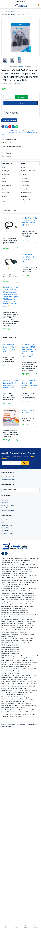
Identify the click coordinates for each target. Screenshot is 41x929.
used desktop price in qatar (25, 703)
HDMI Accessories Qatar (8, 640)
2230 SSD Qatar (17, 569)
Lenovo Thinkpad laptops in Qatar (27, 668)
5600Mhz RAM (29, 593)
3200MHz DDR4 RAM (30, 582)
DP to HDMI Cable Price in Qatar (10, 625)
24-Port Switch (5, 573)
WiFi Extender (5, 714)
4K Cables (15, 591)
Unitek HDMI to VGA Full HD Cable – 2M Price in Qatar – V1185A (29, 269)
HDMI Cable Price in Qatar (19, 133)
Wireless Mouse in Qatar (15, 716)
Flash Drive (23, 632)
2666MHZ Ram (23, 578)
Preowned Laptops (16, 679)
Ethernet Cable (29, 627)
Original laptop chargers (21, 677)
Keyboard (4, 664)
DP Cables (28, 623)
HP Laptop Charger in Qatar (29, 656)
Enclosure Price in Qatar (16, 627)
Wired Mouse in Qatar (29, 714)
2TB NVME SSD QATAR (8, 582)
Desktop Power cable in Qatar (26, 621)
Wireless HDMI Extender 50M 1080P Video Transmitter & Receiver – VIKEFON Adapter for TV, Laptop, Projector (29, 366)
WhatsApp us (21, 66)
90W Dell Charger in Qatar (27, 599)
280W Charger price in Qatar (28, 580)
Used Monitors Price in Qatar (27, 710)
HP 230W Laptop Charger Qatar (10, 649)
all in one (4, 604)
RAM (35, 684)
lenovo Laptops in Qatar (8, 668)
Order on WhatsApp (9, 120)
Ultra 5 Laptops (25, 697)
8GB (2, 597)
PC (31, 677)
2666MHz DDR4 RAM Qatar (9, 578)
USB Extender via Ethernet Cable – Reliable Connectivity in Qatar (30, 395)
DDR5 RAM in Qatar (7, 612)
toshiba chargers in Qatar (19, 692)
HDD (26, 638)
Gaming (3, 636)
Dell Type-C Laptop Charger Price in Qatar (13, 619)
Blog (2, 522)
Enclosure (4, 627)
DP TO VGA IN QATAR (27, 625)
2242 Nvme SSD (28, 569)
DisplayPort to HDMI (17, 623)
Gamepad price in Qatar (27, 634)
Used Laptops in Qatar (7, 707)
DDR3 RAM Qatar (6, 608)
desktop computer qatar (8, 621)
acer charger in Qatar (7, 602)
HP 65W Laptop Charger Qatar (10, 653)
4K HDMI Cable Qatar (26, 591)
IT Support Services (6, 533)
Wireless (4, 716)
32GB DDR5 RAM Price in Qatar (10, 589)
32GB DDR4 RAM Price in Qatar (10, 586)
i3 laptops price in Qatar (13, 660)
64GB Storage (15, 595)
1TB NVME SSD (30, 565)
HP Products (5, 658)
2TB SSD (19, 582)
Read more (17, 281)
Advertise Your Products (8, 479)
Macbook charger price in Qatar (10, 675)
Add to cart (17, 248)
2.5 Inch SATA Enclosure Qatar (17, 567)
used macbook (20, 707)
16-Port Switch (32, 558)
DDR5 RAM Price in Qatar (21, 612)
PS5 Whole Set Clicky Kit (25, 684)
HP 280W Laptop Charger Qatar (10, 651)
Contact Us (4, 520)
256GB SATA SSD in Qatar (21, 576)
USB (2, 701)
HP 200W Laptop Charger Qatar (10, 647)
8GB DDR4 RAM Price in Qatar (14, 597)
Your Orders (4, 502)
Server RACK (5, 688)
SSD (16, 690)
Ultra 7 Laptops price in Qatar (25, 699)
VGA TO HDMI (31, 133)
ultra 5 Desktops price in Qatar (10, 697)
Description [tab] (6, 156)
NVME (34, 675)
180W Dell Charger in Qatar (9, 565)
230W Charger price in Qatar (9, 571)
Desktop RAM (5, 623)
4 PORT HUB (32, 589)
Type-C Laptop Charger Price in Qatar (12, 694)
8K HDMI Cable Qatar (7, 599)
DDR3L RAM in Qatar (19, 608)
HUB (2, 660)
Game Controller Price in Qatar (10, 634)
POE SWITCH (5, 679)
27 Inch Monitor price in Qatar (9, 580)
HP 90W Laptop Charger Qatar (10, 656)
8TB (16, 599)
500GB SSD (14, 593)
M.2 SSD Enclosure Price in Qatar (10, 673)
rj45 (2, 686)
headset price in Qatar (25, 643)
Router (8, 686)
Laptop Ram (5, 666)
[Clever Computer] (20, 6)
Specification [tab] (6, 153)
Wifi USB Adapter (16, 714)
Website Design (5, 530)
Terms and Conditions (7, 510)
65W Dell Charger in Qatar (28, 595)
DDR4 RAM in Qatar (7, 610)
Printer (26, 679)
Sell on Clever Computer (8, 477)
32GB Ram (24, 589)
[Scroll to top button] (38, 921)
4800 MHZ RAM (6, 591)
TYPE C (31, 692)
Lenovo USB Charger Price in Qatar (11, 671)
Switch (21, 690)
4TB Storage (5, 593)
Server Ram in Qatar (7, 690)
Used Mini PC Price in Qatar (9, 710)
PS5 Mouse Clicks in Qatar (8, 684)
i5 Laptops (4, 662)
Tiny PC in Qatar (6, 692)
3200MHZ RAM (23, 584)
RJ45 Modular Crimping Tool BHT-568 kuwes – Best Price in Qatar (10, 359)
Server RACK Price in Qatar (18, 688)
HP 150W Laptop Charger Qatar (10, 645)
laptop (11, 664)
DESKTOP (30, 619)
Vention (4, 134)
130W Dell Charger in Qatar (18, 558)
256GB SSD (33, 576)
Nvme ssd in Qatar (6, 677)
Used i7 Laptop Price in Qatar (28, 705)
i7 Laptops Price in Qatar (30, 662)
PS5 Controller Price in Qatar (28, 681)
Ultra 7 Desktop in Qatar (8, 699)
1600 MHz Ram (5, 560)
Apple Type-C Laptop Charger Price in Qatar (21, 604)
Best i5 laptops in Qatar (27, 606)
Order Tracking (20, 1)
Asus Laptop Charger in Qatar (9, 606)
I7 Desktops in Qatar (15, 662)
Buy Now (21, 103)
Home (2, 11)
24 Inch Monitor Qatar (26, 571)
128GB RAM (5, 558)
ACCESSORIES (10, 11)
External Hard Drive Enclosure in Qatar (22, 630)
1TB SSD (4, 567)
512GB (21, 593)
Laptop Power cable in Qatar (23, 664)
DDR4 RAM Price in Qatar (21, 610)
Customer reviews (6, 525)
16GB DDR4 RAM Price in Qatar (21, 560)
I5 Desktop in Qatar (27, 660)
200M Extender (32, 567)
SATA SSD (32, 686)
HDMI (24, 131)
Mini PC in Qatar (26, 675)
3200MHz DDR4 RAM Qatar (9, 584)
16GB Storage (25, 563)
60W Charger (5, 595)
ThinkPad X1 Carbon (31, 690)
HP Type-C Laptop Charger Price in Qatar (22, 658)
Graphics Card (12, 636)
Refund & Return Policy (7, 505)
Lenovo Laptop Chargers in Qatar (19, 666)
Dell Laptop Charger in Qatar (26, 614)
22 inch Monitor (6, 569)
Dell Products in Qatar (7, 617)
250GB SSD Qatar (6, 576)
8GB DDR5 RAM (29, 597)
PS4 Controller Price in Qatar (9, 681)
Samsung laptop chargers (19, 686)
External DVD (5, 630)
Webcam (32, 712)
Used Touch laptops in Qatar (9, 712)
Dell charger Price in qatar (8, 614)
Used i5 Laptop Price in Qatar (9, 705)
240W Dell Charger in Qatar (20, 573)
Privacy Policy (5, 508)
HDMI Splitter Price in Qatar (9, 643)
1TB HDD (21, 565)
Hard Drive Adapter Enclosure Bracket (12, 638)
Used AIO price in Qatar (8, 703)
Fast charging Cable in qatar (9, 632)
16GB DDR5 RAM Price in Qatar (10, 563)
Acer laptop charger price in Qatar (26, 602)
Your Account (5, 500)
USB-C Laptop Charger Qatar (14, 701)
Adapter (20, 131)
